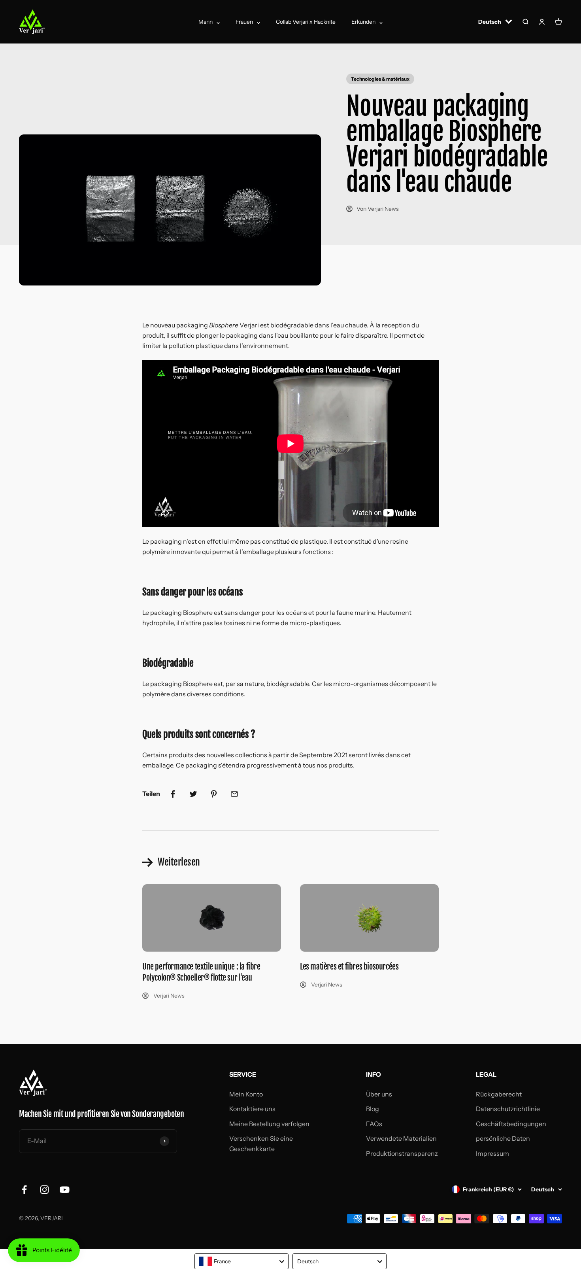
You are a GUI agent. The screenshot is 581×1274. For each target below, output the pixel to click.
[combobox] (241, 1261)
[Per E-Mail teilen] (234, 794)
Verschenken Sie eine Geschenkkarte (261, 1143)
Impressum (492, 1153)
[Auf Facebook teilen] (173, 794)
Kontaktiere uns (252, 1109)
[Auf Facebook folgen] (24, 1189)
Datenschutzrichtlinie (508, 1109)
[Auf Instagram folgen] (44, 1189)
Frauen (244, 21)
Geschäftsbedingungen (511, 1124)
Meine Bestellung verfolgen (269, 1124)
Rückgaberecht (499, 1094)
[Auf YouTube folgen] (64, 1189)
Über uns (379, 1094)
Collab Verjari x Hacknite (306, 21)
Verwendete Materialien (401, 1138)
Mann (205, 21)
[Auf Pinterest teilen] (214, 794)
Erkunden (363, 21)
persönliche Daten (503, 1138)
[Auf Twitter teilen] (193, 794)
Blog (372, 1109)
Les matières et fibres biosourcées (349, 967)
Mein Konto (246, 1094)
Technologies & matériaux (380, 79)
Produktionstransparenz (402, 1153)
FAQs (374, 1124)
